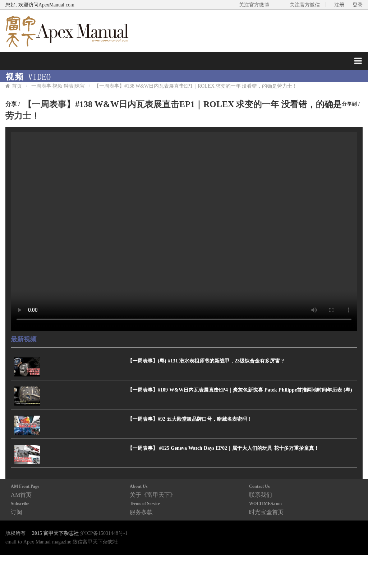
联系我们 (260, 491)
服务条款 (145, 508)
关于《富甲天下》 (153, 491)
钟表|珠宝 (74, 85)
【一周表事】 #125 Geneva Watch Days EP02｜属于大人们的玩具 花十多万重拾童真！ (223, 447)
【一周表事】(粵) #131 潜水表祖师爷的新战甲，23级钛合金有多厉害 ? (206, 360)
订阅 (20, 508)
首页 (17, 85)
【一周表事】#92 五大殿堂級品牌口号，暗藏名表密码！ (190, 418)
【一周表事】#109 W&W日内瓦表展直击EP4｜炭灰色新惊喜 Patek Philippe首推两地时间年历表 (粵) (240, 389)
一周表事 (41, 85)
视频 (57, 85)
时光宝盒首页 (266, 508)
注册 (339, 4)
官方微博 (354, 546)
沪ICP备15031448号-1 (104, 533)
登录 (358, 4)
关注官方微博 (254, 4)
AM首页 (25, 491)
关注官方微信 (305, 4)
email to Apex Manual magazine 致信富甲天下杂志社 (61, 541)
